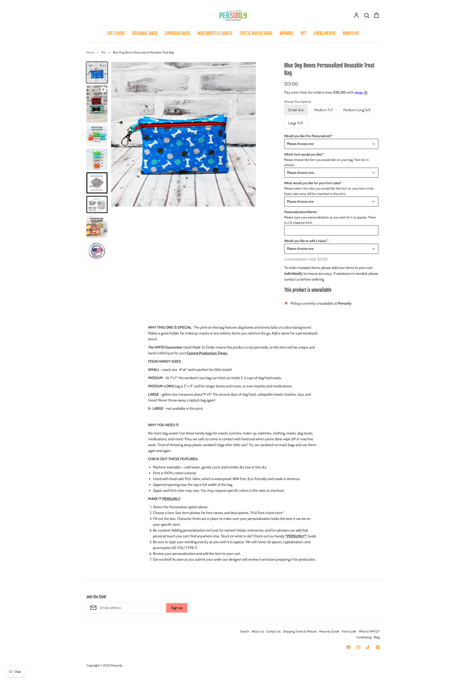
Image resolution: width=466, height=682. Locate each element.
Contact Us (273, 631)
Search (244, 631)
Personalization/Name (300, 212)
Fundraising (364, 637)
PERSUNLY (171, 499)
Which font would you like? (303, 154)
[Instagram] (358, 647)
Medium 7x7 (323, 110)
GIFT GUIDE (116, 33)
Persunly (116, 665)
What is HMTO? (369, 631)
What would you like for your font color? (312, 183)
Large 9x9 (295, 123)
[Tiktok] (368, 647)
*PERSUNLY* (296, 536)
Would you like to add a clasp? (305, 241)
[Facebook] (348, 647)
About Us (258, 631)
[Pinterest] (378, 647)
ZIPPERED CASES (177, 33)
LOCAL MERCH (324, 33)
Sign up (176, 608)
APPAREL (286, 33)
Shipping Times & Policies (300, 631)
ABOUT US (351, 33)
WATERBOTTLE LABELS (215, 33)
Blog (377, 637)
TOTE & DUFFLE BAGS (255, 33)
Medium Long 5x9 (357, 110)
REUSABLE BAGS (144, 33)
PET (304, 33)
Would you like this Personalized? (308, 136)
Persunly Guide (329, 631)
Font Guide (349, 631)
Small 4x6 (296, 110)
